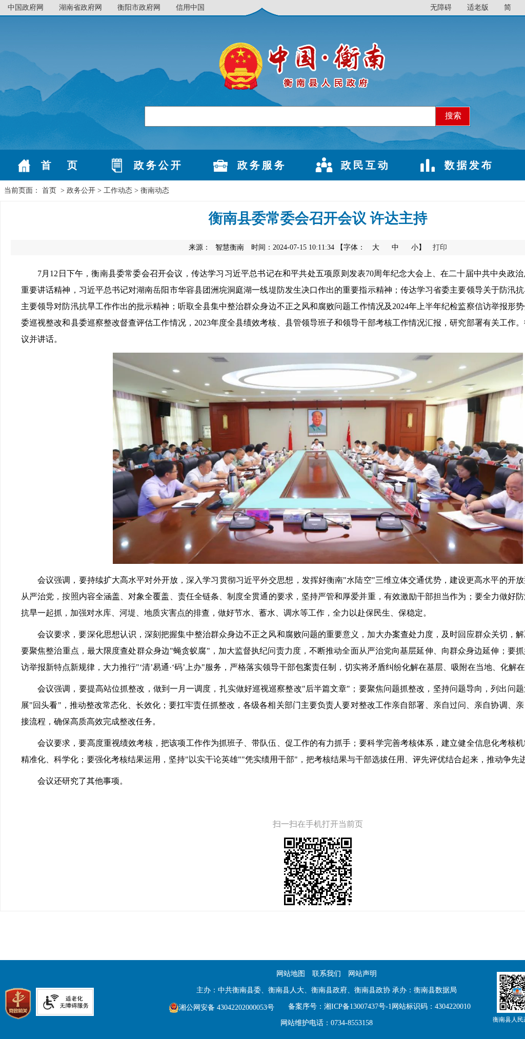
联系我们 (326, 973)
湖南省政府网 (80, 7)
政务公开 (81, 190)
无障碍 (441, 7)
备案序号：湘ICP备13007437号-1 (340, 1006)
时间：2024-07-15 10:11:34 (292, 247)
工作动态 (118, 190)
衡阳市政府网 (138, 7)
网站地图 (290, 973)
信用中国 (190, 7)
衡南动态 (154, 190)
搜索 (453, 115)
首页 (49, 190)
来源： (216, 247)
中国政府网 (26, 7)
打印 (440, 247)
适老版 (478, 7)
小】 (419, 247)
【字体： (382, 247)
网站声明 (362, 973)
